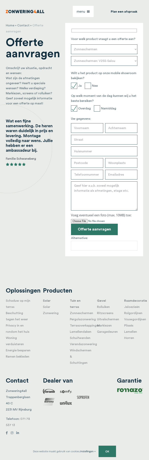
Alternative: (79, 238)
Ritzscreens (105, 313)
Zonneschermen (81, 313)
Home (10, 25)
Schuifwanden (80, 338)
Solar (47, 300)
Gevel (101, 300)
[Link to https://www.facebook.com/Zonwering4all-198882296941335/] (7, 432)
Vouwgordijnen (135, 319)
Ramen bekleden (17, 356)
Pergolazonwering (83, 319)
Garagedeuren (107, 331)
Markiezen (104, 325)
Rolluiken (103, 306)
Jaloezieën (132, 306)
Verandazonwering (83, 344)
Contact (23, 25)
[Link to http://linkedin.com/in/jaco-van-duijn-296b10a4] (17, 432)
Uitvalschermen (108, 319)
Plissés (128, 325)
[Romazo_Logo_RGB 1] (130, 389)
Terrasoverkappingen (85, 325)
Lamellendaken (80, 331)
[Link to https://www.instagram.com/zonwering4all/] (12, 432)
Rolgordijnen (133, 313)
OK (107, 451)
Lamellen (130, 331)
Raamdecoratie (135, 300)
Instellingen (87, 451)
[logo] (25, 11)
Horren (129, 338)
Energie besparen (18, 350)
